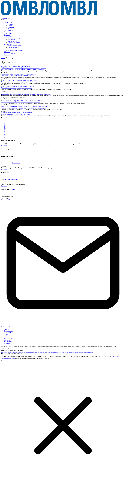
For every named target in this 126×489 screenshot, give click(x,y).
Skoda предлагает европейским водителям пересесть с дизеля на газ (20, 102)
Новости (14, 66)
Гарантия (7, 335)
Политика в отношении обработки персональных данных (39, 352)
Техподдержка (8, 341)
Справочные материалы (11, 179)
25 (4, 128)
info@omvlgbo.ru (5, 326)
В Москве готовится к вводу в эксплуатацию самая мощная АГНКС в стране (23, 108)
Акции (5, 66)
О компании (7, 343)
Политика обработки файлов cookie (11, 352)
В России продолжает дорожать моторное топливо (15, 114)
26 (4, 129)
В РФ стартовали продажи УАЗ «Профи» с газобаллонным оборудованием (22, 69)
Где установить (8, 331)
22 (4, 123)
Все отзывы (16, 163)
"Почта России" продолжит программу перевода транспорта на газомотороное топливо (26, 94)
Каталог (6, 329)
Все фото (12, 189)
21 (4, 121)
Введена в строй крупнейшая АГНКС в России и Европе (17, 75)
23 (4, 125)
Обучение (7, 340)
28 (4, 132)
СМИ (18, 66)
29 (4, 134)
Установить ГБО (5, 18)
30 (4, 135)
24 (4, 126)
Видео (9, 66)
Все (2, 66)
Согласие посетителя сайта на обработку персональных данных (74, 352)
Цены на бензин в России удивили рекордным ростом (16, 88)
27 (4, 131)
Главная (3, 58)
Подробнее (4, 145)
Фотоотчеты (28, 66)
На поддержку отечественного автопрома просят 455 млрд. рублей (20, 81)
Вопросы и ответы (9, 338)
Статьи (22, 66)
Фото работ (7, 332)
